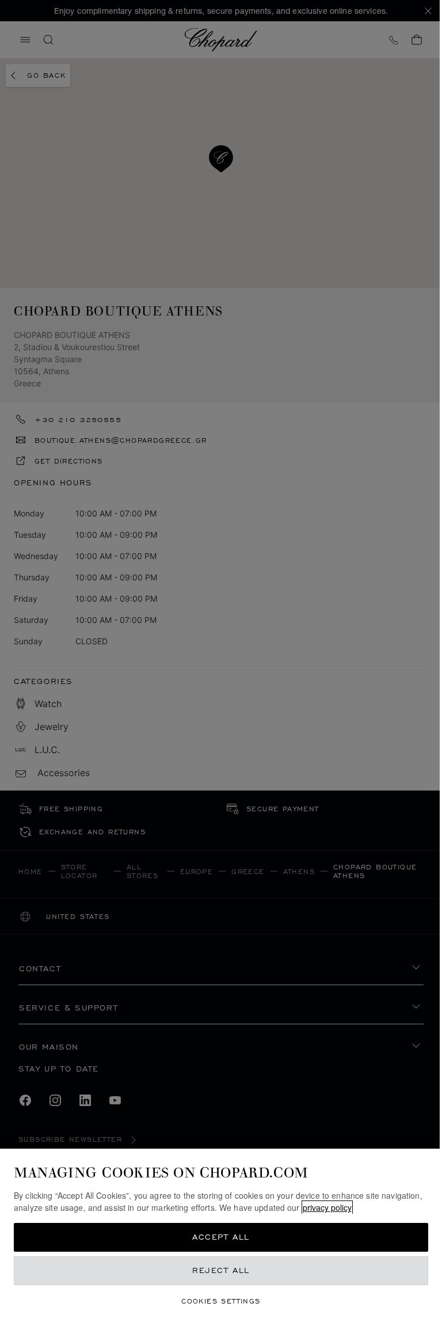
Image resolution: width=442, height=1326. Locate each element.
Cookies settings (220, 1301)
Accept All (221, 1237)
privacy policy (327, 1207)
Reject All (221, 1270)
